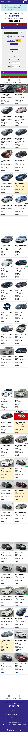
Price (14, 47)
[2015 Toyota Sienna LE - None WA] (7, 546)
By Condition (21, 36)
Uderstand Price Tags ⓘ (9, 82)
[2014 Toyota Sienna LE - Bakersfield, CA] (21, 568)
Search (9, 724)
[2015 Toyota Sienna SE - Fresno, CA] (21, 263)
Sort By (9, 62)
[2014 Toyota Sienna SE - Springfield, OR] (7, 393)
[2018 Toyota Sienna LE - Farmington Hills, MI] (21, 612)
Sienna (14, 32)
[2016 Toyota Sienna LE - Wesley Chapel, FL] (21, 177)
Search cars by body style (12, 717)
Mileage (14, 51)
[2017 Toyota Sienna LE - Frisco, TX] (21, 285)
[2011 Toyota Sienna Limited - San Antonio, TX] (21, 393)
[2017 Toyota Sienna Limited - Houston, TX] (7, 634)
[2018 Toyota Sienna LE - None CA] (21, 484)
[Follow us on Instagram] (18, 706)
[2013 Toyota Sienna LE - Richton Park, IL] (7, 439)
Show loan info (21, 82)
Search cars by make (11, 714)
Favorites (10, 726)
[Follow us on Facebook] (10, 706)
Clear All (18, 40)
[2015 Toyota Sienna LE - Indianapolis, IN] (21, 88)
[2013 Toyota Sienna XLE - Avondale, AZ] (7, 285)
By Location (12, 36)
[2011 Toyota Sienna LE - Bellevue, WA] (21, 154)
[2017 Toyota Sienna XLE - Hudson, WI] (21, 506)
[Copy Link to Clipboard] (19, 21)
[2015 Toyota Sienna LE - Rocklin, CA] (21, 590)
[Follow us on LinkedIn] (13, 706)
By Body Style (11, 40)
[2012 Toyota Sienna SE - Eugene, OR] (7, 110)
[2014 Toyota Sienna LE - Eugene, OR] (7, 416)
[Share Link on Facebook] (9, 21)
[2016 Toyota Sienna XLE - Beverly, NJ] (7, 590)
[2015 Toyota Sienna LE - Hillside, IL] (21, 462)
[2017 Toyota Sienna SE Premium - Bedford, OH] (21, 416)
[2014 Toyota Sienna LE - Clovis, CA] (21, 350)
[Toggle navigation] (25, 1)
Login (17, 1)
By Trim (21, 32)
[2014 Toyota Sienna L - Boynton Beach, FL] (7, 568)
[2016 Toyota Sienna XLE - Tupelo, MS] (21, 657)
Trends (24, 724)
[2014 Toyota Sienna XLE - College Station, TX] (21, 634)
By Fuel (6, 36)
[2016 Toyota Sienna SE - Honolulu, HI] (7, 239)
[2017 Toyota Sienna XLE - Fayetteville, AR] (7, 306)
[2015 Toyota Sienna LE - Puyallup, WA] (21, 546)
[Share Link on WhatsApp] (16, 21)
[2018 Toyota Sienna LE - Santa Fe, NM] (7, 484)
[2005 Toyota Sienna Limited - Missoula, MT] (7, 154)
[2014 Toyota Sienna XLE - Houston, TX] (7, 132)
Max (18, 48)
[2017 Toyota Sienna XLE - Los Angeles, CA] (7, 328)
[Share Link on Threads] (14, 21)
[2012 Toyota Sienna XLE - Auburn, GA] (7, 462)
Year (14, 56)
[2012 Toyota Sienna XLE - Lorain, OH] (7, 350)
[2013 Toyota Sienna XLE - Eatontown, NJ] (21, 199)
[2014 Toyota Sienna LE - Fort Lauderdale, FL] (7, 506)
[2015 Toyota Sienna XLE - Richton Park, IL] (7, 612)
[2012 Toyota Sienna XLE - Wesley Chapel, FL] (7, 177)
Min (9, 57)
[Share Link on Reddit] (11, 21)
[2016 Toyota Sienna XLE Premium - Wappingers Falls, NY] (21, 439)
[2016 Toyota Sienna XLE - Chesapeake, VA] (7, 199)
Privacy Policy (17, 726)
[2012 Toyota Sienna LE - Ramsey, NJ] (21, 132)
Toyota (7, 32)
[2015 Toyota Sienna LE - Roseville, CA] (21, 306)
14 (16, 79)
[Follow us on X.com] (15, 706)
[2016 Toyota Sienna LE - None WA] (7, 657)
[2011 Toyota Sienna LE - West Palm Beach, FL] (7, 88)
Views (9, 66)
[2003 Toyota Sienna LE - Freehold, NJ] (21, 110)
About (4, 724)
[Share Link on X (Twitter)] (12, 21)
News (19, 724)
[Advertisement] (14, 225)
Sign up (21, 1)
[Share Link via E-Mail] (17, 21)
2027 (18, 57)
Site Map (14, 724)
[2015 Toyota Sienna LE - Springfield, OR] (7, 263)
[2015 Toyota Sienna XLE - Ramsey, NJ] (21, 328)
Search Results (14, 44)
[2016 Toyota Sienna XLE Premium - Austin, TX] (21, 239)
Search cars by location (11, 711)
